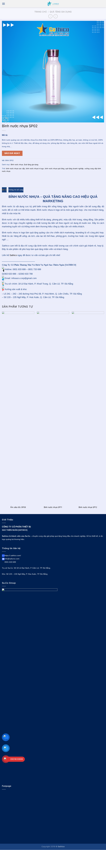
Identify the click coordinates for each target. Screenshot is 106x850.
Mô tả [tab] (4, 190)
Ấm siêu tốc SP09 (18, 507)
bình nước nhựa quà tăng (54, 169)
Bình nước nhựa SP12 (88, 507)
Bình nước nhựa (17, 165)
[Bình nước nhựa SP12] (88, 407)
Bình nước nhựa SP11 (53, 507)
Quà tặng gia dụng (61, 11)
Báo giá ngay (12, 153)
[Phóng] (5, 119)
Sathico (13, 255)
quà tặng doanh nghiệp (74, 169)
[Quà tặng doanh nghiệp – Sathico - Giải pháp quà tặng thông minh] (53, 3)
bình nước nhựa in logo (35, 169)
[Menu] (3, 4)
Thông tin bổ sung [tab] (15, 190)
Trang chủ (40, 11)
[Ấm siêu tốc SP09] (18, 407)
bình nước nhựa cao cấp (15, 169)
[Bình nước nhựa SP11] (53, 407)
